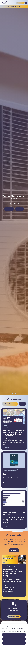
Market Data (6, 508)
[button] (26, 3)
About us (9, 208)
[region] (14, 635)
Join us (19, 208)
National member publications (10, 470)
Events (5, 426)
